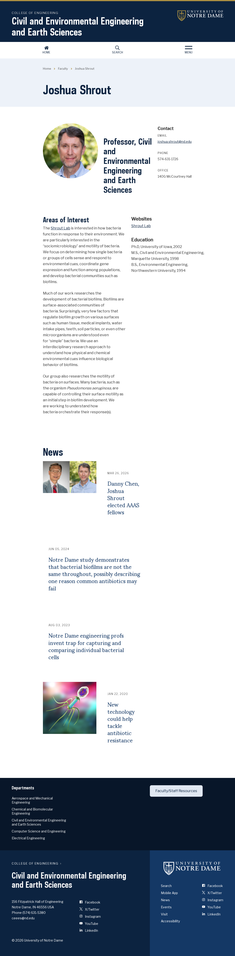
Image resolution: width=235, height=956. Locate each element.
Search (117, 52)
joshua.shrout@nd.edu (175, 141)
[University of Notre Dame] (192, 868)
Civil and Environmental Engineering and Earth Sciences (78, 26)
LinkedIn (91, 930)
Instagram (92, 916)
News (165, 900)
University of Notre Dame (200, 15)
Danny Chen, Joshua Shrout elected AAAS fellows (123, 498)
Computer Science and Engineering (39, 831)
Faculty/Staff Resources (176, 791)
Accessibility (170, 921)
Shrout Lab (60, 228)
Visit (164, 914)
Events (166, 907)
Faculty (63, 68)
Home (46, 52)
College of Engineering (35, 13)
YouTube (91, 924)
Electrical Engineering (28, 838)
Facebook (92, 902)
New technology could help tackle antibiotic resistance (121, 722)
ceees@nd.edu (23, 918)
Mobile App (169, 893)
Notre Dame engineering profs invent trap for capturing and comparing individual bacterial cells (86, 646)
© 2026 (17, 940)
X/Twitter (91, 909)
